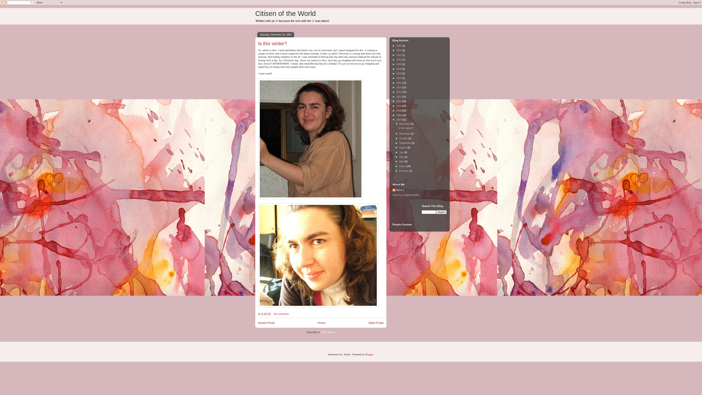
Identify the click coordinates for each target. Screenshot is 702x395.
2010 (399, 106)
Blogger (369, 354)
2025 (399, 45)
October (403, 138)
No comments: (282, 314)
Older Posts (376, 322)
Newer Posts (266, 322)
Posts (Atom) (328, 332)
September (405, 143)
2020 (399, 64)
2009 (399, 110)
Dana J (400, 190)
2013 (399, 92)
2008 (399, 115)
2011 (399, 101)
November (405, 133)
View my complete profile (405, 195)
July (401, 152)
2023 (399, 55)
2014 (399, 87)
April (402, 161)
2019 (399, 69)
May (402, 157)
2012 (399, 96)
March (403, 166)
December (405, 123)
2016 (399, 78)
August (403, 147)
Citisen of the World (285, 13)
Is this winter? (272, 43)
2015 (399, 83)
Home (322, 322)
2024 (399, 50)
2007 (399, 119)
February (404, 170)
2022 (399, 59)
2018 (399, 73)
